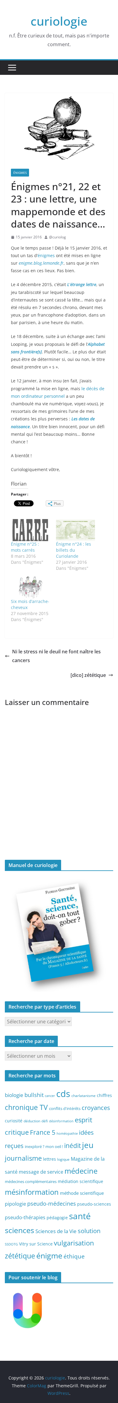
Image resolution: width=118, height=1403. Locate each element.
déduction (32, 1120)
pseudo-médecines (51, 1203)
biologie (14, 1095)
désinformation (61, 1121)
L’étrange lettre (81, 284)
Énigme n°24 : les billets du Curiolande (73, 550)
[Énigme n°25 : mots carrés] (30, 530)
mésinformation (32, 1192)
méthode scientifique (82, 1193)
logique (63, 1159)
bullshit (34, 1094)
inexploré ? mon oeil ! (44, 1146)
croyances (96, 1107)
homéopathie (67, 1133)
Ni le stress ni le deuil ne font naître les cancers (56, 656)
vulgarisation (74, 1242)
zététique (20, 1256)
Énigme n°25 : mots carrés (25, 547)
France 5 (42, 1132)
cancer (50, 1096)
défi (44, 1120)
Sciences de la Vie (56, 1231)
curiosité (13, 1121)
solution (89, 1231)
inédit (72, 1145)
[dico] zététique (88, 675)
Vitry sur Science (36, 1244)
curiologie (59, 21)
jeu (87, 1145)
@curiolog (57, 237)
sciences (19, 1230)
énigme (49, 1256)
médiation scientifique (80, 1181)
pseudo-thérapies (25, 1217)
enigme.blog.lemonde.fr (41, 263)
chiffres (104, 1095)
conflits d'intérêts (64, 1108)
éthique (74, 1256)
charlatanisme (83, 1095)
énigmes (47, 255)
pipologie (15, 1204)
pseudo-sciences (94, 1204)
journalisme (23, 1157)
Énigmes (20, 173)
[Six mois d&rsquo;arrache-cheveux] (30, 587)
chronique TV (26, 1107)
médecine (80, 1171)
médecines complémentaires (31, 1181)
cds (63, 1094)
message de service (41, 1172)
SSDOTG (11, 1244)
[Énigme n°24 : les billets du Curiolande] (75, 530)
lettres (49, 1159)
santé (80, 1216)
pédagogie (57, 1217)
